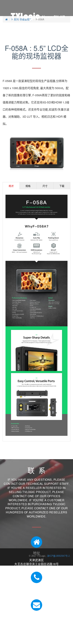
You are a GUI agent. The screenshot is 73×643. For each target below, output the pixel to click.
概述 (11, 186)
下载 (61, 186)
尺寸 (45, 186)
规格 (28, 186)
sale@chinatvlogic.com (36, 623)
